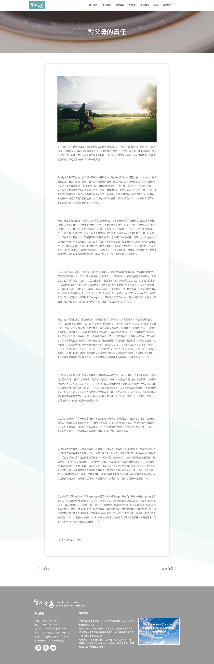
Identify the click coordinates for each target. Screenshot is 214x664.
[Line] (38, 648)
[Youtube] (53, 648)
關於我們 (167, 5)
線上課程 (93, 5)
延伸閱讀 (144, 5)
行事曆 (132, 5)
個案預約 (120, 5)
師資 (156, 5)
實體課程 (106, 5)
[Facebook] (46, 648)
